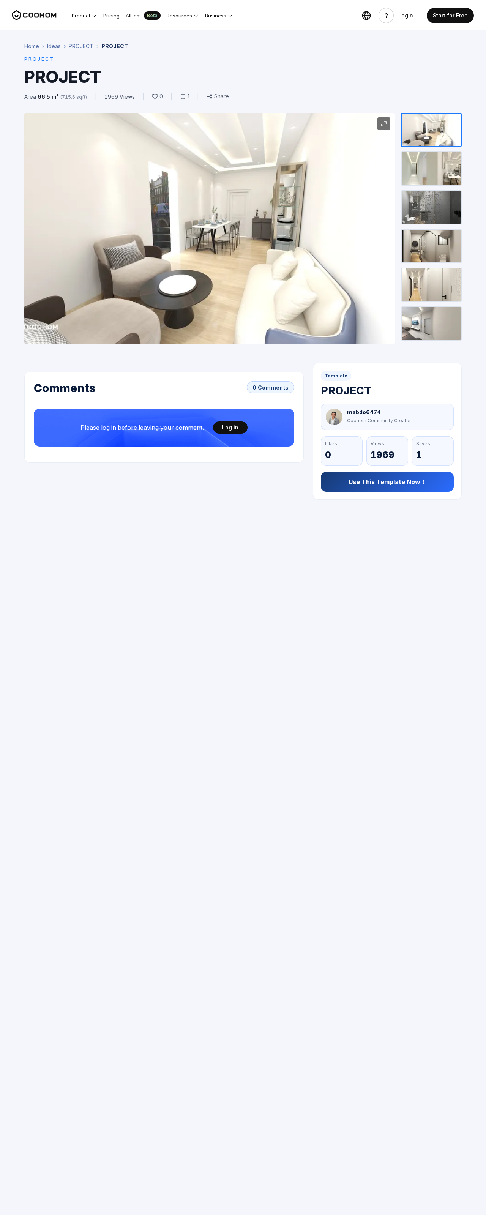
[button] (84, 15)
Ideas (54, 46)
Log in (230, 427)
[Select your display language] (366, 15)
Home (31, 46)
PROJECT (81, 46)
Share (221, 96)
